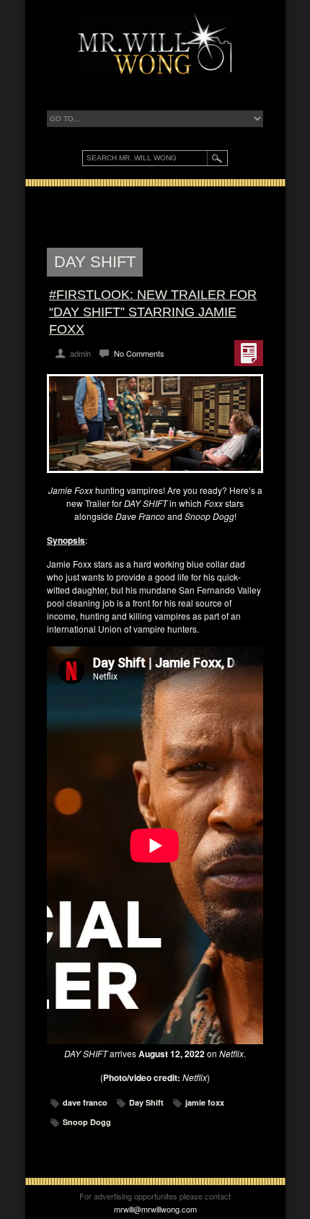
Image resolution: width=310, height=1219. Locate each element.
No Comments (139, 353)
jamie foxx (204, 1102)
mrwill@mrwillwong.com (155, 1209)
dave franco (85, 1102)
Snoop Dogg (87, 1121)
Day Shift (146, 1102)
